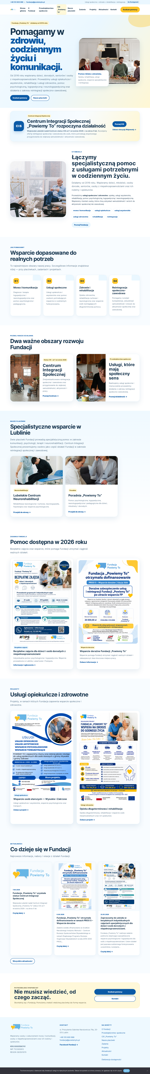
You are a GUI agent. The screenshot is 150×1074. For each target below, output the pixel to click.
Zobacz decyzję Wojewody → (124, 130)
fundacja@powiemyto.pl (35, 2)
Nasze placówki (71, 9)
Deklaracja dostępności (111, 1059)
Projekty (93, 10)
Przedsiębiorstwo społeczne (46, 9)
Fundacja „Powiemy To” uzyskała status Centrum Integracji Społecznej (29, 896)
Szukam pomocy (130, 9)
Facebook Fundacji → (69, 1045)
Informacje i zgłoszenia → (24, 665)
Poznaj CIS (119, 124)
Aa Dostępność (133, 2)
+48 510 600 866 (16, 2)
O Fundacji (31, 9)
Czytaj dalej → (19, 913)
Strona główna (23, 9)
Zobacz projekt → (21, 810)
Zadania (82, 10)
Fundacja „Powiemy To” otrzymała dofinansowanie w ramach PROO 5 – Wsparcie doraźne (75, 921)
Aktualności (103, 10)
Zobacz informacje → (89, 662)
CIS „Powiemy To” (61, 9)
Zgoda (126, 1070)
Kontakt (113, 10)
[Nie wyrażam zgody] (147, 1071)
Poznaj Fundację (81, 225)
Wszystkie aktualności (22, 961)
